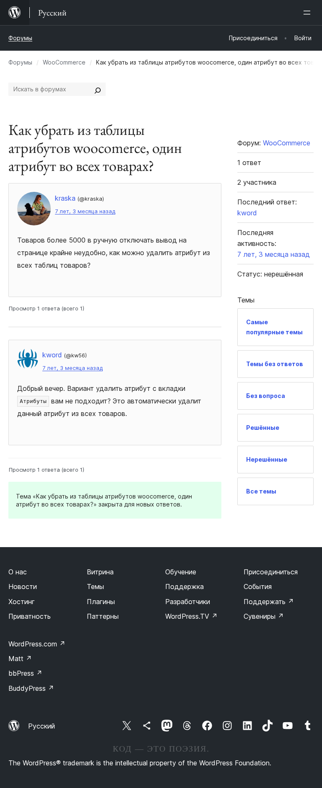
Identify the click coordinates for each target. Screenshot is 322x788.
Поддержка (184, 586)
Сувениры (264, 616)
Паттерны (103, 616)
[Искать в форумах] (98, 89)
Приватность (29, 616)
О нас (17, 572)
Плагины (101, 601)
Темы (95, 586)
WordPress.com (36, 644)
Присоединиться (271, 572)
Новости (22, 586)
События (258, 586)
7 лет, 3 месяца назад (85, 211)
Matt (20, 658)
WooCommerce (64, 62)
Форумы (20, 37)
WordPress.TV (191, 616)
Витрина (100, 572)
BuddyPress (31, 688)
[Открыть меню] (308, 12)
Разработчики (187, 601)
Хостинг (21, 601)
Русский (41, 726)
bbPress (25, 673)
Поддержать (269, 601)
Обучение (180, 572)
